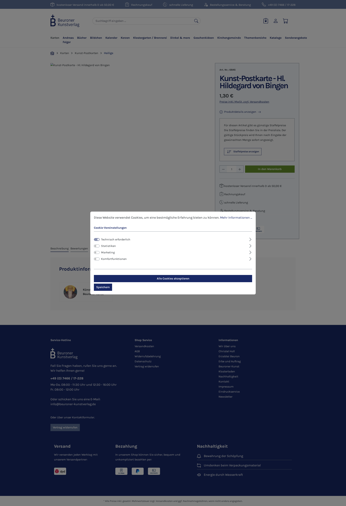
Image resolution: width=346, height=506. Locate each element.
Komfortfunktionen (114, 259)
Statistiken (108, 246)
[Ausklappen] (250, 239)
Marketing (108, 252)
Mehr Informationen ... (236, 218)
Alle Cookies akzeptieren (173, 278)
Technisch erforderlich (115, 239)
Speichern (103, 287)
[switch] (97, 246)
